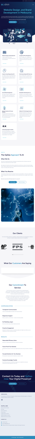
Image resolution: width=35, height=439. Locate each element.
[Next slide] (32, 247)
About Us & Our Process (5, 407)
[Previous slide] (2, 247)
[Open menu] (33, 4)
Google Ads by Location (5, 413)
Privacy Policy (3, 412)
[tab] (13, 254)
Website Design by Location (5, 415)
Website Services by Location (6, 416)
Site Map (2, 409)
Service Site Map (4, 410)
